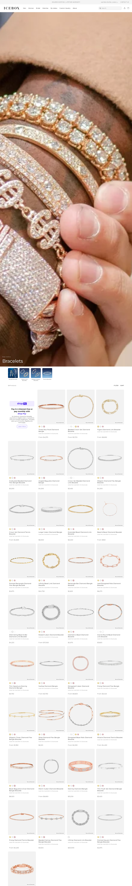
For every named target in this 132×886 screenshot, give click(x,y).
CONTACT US (124, 2)
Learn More (22, 426)
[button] (24, 8)
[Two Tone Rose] (73, 478)
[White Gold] (42, 426)
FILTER (116, 385)
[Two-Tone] (69, 478)
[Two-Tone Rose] (73, 426)
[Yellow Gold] (39, 426)
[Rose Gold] (44, 426)
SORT (122, 385)
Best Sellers (6, 357)
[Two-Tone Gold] (69, 426)
